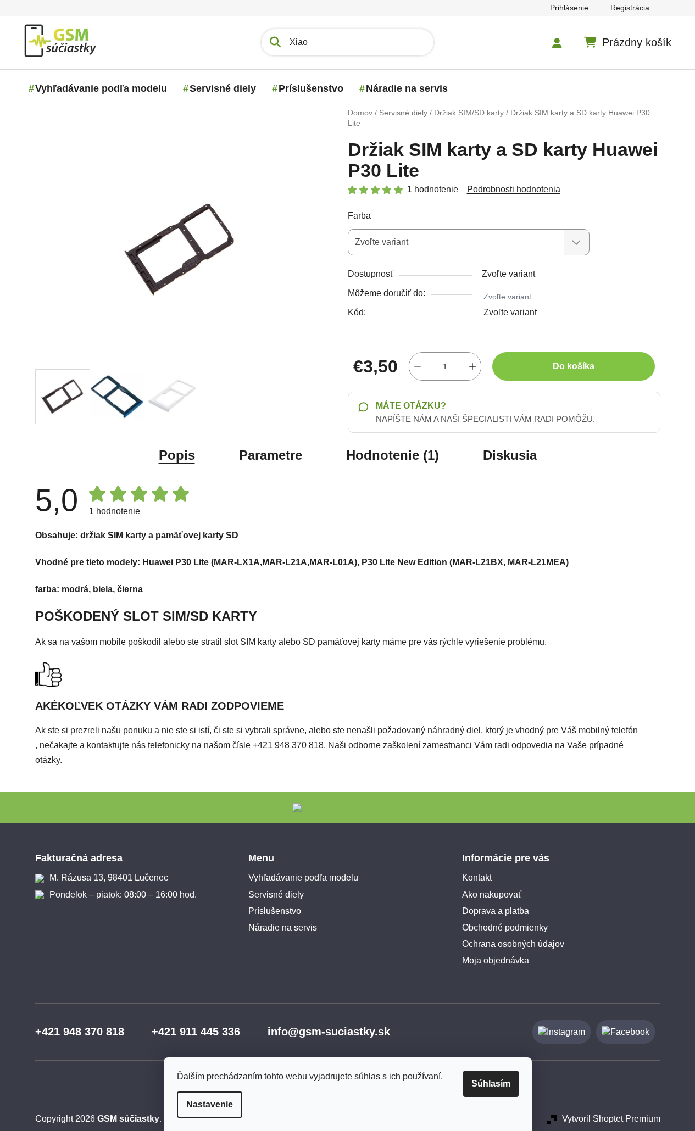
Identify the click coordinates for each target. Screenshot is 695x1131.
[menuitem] (101, 88)
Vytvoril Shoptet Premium (611, 1118)
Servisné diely (276, 894)
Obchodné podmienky (505, 927)
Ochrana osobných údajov (513, 944)
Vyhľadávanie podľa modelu (303, 877)
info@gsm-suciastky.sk (329, 1032)
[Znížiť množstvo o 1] (417, 366)
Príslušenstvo (274, 911)
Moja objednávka (495, 960)
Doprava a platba (495, 911)
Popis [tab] (177, 455)
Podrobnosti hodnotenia (513, 189)
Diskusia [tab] (510, 455)
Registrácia (629, 7)
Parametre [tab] (270, 455)
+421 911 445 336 (196, 1032)
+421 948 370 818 (79, 1032)
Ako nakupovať (491, 894)
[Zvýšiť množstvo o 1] (472, 366)
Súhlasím (490, 1083)
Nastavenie (209, 1104)
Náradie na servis (282, 927)
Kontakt (477, 877)
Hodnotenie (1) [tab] (392, 455)
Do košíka (573, 366)
